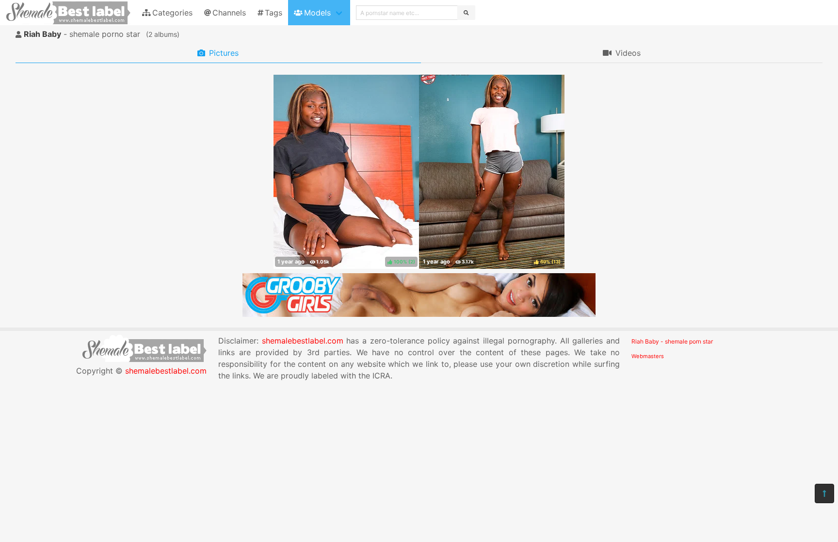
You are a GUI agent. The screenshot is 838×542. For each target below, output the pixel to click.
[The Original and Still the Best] (419, 314)
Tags (273, 12)
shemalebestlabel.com (166, 371)
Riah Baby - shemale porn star (672, 341)
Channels (229, 12)
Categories (172, 12)
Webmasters (647, 356)
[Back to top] (824, 493)
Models (317, 12)
